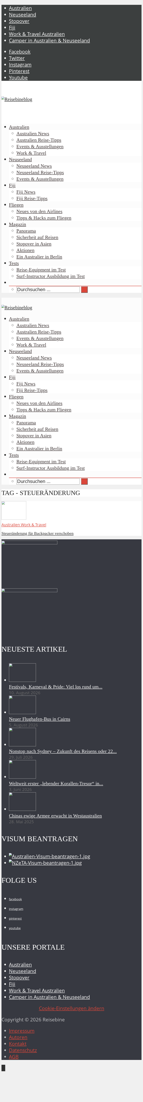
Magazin (17, 224)
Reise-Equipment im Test (41, 269)
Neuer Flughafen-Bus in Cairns (39, 719)
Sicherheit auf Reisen (37, 237)
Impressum (21, 1030)
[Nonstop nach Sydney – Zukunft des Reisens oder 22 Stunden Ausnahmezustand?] (22, 744)
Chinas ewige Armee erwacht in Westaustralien (55, 815)
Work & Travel (31, 153)
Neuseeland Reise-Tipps (40, 172)
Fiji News (25, 192)
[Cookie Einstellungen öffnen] (29, 1097)
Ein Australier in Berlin (39, 256)
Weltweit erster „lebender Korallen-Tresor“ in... (56, 783)
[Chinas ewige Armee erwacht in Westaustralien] (22, 809)
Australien (20, 8)
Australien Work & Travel (23, 524)
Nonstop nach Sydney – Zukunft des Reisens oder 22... (63, 751)
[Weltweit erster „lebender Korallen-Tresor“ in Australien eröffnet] (22, 777)
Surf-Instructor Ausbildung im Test (50, 276)
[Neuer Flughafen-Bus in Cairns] (22, 712)
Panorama (26, 231)
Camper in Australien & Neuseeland (49, 40)
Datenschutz (23, 1050)
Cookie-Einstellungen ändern (71, 1008)
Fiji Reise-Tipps (31, 198)
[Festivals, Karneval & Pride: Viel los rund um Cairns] (22, 680)
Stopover (19, 21)
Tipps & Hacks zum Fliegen (43, 218)
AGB (14, 1056)
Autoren (18, 1037)
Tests (14, 263)
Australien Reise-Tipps (38, 140)
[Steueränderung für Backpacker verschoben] (13, 518)
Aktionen (25, 250)
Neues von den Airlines (39, 211)
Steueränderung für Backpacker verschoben (37, 533)
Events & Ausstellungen (39, 146)
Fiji (12, 27)
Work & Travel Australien (37, 34)
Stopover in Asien (33, 243)
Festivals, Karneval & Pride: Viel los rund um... (55, 686)
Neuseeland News (34, 166)
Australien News (32, 133)
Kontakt (17, 1043)
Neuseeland (22, 14)
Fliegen (16, 205)
